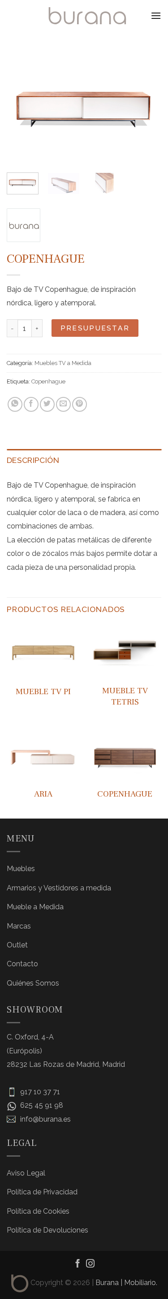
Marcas (19, 926)
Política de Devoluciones (47, 1230)
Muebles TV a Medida (62, 363)
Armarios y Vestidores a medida (59, 888)
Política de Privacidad (42, 1192)
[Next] (147, 107)
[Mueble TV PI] (43, 652)
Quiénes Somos (33, 983)
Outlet (17, 945)
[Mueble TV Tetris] (124, 652)
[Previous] (21, 107)
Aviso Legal (26, 1173)
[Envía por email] (63, 404)
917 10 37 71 (39, 1092)
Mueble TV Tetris (125, 696)
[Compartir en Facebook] (31, 404)
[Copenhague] (124, 754)
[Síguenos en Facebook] (77, 1264)
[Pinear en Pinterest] (79, 404)
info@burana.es (44, 1119)
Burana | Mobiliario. (126, 1282)
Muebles (21, 868)
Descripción (33, 460)
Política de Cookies (38, 1211)
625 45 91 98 (40, 1105)
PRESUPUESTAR (95, 328)
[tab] (84, 460)
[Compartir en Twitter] (47, 404)
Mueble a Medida (35, 907)
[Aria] (43, 754)
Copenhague (48, 381)
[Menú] (156, 15)
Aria (43, 793)
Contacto (22, 964)
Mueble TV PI (43, 691)
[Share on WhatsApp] (15, 404)
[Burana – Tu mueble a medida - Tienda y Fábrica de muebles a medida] (87, 15)
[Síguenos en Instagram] (90, 1264)
